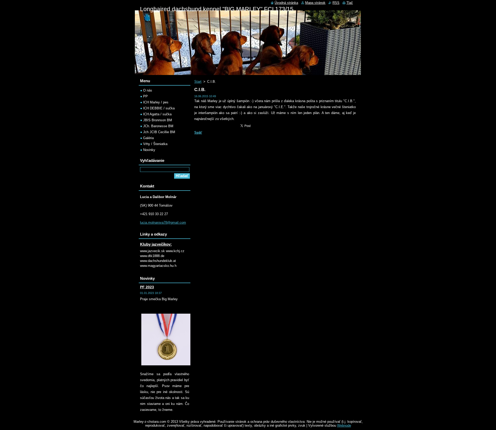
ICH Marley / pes (155, 102)
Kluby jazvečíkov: (156, 244)
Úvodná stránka (286, 3)
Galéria (148, 138)
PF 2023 (147, 287)
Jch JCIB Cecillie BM (159, 132)
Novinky (149, 150)
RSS (335, 3)
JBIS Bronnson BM (157, 120)
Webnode (344, 425)
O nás (147, 90)
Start (198, 82)
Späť (198, 132)
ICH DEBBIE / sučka (159, 108)
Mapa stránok (315, 3)
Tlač (349, 3)
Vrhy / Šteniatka (155, 144)
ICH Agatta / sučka (157, 114)
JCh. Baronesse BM (158, 126)
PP (145, 96)
